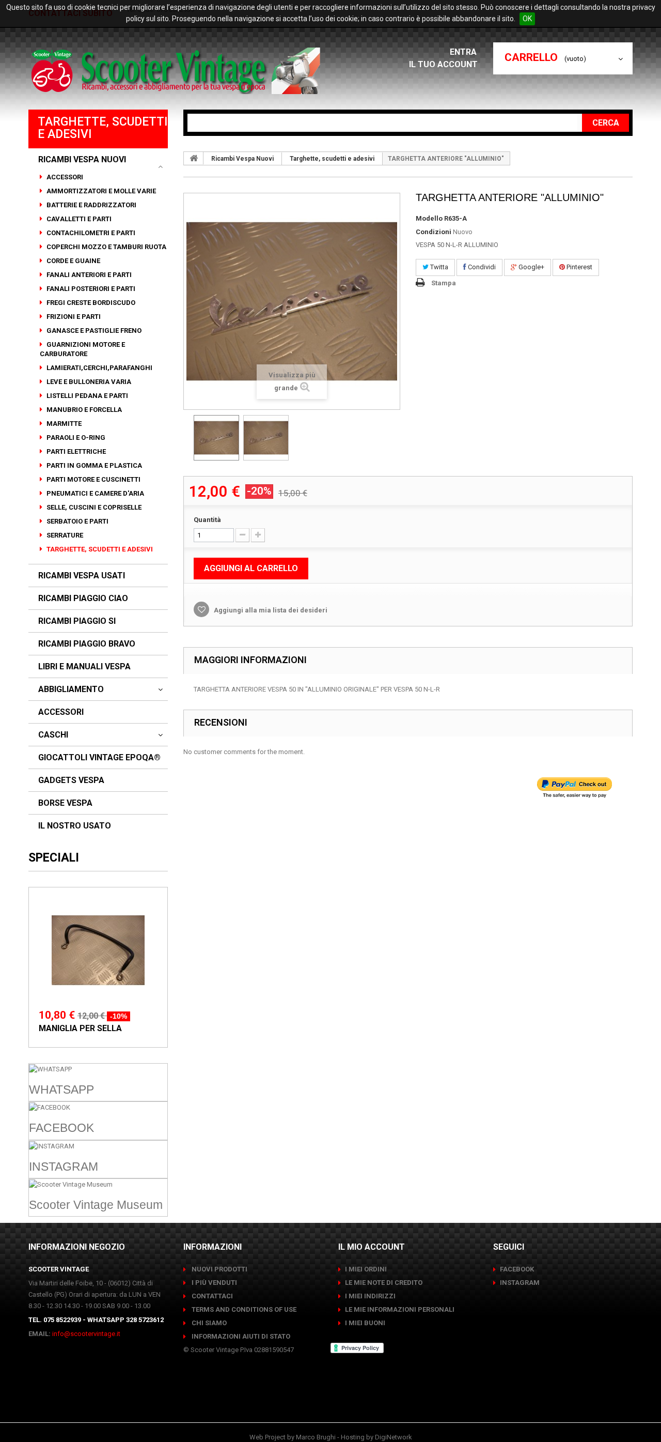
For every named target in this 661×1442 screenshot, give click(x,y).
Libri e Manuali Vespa (84, 666)
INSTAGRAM (520, 1282)
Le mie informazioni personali (399, 1309)
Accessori (64, 177)
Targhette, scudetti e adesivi (99, 549)
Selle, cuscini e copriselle (93, 507)
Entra (464, 52)
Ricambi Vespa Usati (81, 575)
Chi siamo (208, 1323)
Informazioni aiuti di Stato (240, 1336)
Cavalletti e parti (78, 219)
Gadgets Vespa (71, 780)
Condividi (481, 267)
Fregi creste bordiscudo (90, 302)
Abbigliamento (71, 689)
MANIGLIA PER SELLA (80, 1028)
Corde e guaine (72, 261)
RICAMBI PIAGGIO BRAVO (86, 644)
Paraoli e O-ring (75, 437)
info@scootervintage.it (86, 1334)
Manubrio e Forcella (83, 409)
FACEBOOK (517, 1269)
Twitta (438, 267)
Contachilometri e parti (90, 233)
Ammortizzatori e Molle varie (100, 191)
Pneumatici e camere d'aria (94, 493)
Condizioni (433, 232)
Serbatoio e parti (76, 521)
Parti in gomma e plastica (93, 465)
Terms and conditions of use (243, 1309)
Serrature (64, 535)
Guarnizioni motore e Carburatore (82, 349)
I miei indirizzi (370, 1296)
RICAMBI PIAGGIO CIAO (83, 598)
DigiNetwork (393, 1437)
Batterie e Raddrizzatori (90, 205)
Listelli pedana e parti (86, 396)
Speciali (53, 858)
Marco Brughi (316, 1437)
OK (527, 18)
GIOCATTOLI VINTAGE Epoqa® (99, 757)
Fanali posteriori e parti (90, 289)
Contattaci (211, 1296)
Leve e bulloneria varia (88, 382)
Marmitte (63, 423)
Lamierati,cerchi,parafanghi (98, 368)
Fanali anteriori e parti (88, 275)
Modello (429, 218)
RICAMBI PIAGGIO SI (77, 621)
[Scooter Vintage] (177, 71)
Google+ (530, 267)
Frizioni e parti (73, 316)
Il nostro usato (74, 826)
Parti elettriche (75, 451)
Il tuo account (443, 64)
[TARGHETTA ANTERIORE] (216, 438)
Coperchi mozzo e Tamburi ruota (105, 247)
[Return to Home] (193, 158)
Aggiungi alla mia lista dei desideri (269, 610)
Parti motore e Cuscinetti (92, 479)
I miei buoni (365, 1323)
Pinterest (578, 267)
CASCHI (53, 735)
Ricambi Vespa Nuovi (82, 159)
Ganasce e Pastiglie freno (93, 330)
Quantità (207, 520)
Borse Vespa (65, 803)
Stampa (443, 283)
